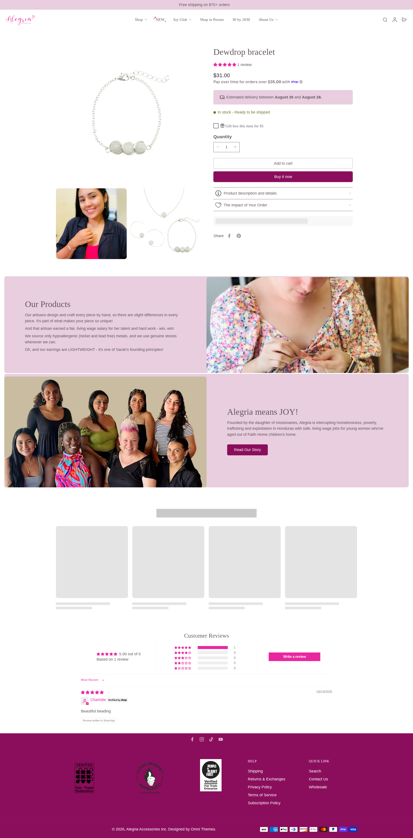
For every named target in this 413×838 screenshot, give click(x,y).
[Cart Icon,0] (404, 20)
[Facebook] (192, 739)
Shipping (255, 771)
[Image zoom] (128, 114)
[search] (385, 19)
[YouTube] (220, 739)
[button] (225, 64)
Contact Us (318, 779)
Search (315, 771)
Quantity (222, 136)
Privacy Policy (260, 787)
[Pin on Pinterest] (238, 236)
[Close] (57, 820)
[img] (92, 692)
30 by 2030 (241, 19)
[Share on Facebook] (229, 236)
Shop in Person (212, 19)
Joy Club (180, 19)
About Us (266, 19)
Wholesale (318, 787)
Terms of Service (262, 795)
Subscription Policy (264, 803)
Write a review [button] (294, 656)
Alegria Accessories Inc (146, 829)
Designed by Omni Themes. (192, 829)
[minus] (218, 147)
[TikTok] (211, 739)
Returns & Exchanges (266, 779)
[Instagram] (201, 739)
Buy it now (283, 176)
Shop (139, 19)
